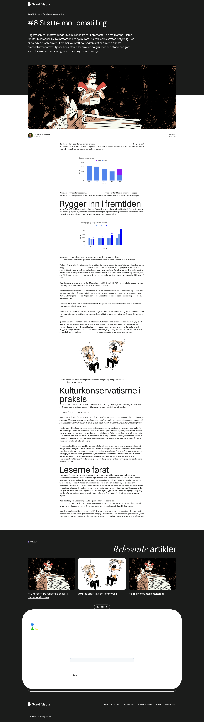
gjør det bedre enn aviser (75, 267)
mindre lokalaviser (95, 193)
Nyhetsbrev (37, 14)
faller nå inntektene (89, 332)
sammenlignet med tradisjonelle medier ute (114, 144)
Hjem (30, 14)
